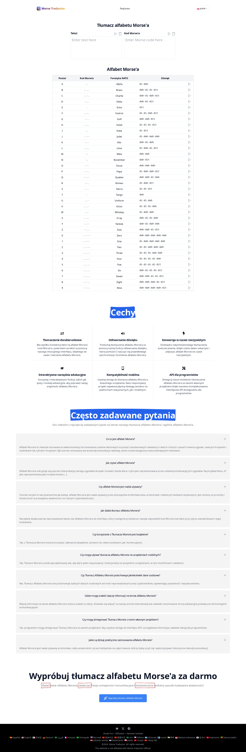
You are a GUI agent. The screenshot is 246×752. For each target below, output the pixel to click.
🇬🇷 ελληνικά (150, 737)
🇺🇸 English (26, 737)
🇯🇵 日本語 (37, 737)
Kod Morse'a (132, 33)
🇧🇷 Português (82, 737)
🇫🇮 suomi (162, 737)
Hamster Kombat (135, 733)
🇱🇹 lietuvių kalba (228, 737)
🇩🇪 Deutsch (48, 737)
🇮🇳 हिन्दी (171, 737)
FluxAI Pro (108, 733)
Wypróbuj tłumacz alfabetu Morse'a (125, 698)
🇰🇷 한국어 (200, 737)
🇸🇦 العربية (59, 737)
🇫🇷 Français (69, 737)
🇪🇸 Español (15, 737)
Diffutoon (119, 733)
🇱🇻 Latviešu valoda (99, 740)
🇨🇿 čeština (139, 737)
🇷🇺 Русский (95, 737)
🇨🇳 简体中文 (107, 737)
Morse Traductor (117, 744)
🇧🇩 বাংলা (129, 737)
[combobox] (202, 8)
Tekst (74, 33)
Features (125, 8)
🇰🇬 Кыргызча (212, 737)
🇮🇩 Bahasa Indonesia (185, 737)
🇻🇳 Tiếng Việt (150, 740)
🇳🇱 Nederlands (116, 740)
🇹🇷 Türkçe (138, 740)
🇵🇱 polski (128, 740)
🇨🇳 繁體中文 (119, 737)
